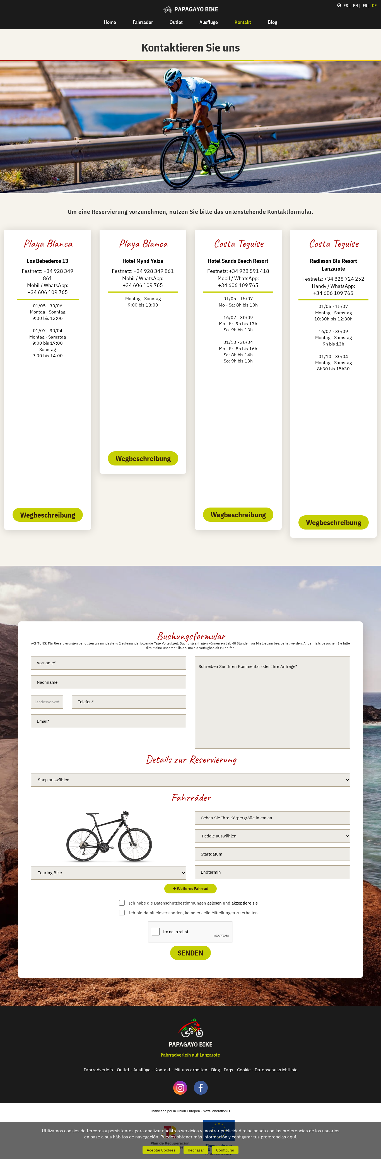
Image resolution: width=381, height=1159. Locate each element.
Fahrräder (143, 22)
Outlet (176, 22)
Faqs (228, 1069)
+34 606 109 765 (48, 292)
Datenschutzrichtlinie (276, 1069)
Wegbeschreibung (47, 515)
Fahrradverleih (98, 1069)
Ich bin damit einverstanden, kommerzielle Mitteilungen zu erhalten (193, 912)
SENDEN (190, 952)
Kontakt (243, 22)
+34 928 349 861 (154, 271)
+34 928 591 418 (249, 271)
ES (346, 5)
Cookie (244, 1069)
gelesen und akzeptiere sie (232, 903)
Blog (272, 22)
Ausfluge (208, 22)
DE (374, 5)
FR (365, 5)
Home (110, 22)
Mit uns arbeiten (190, 1069)
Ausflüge (142, 1069)
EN (355, 5)
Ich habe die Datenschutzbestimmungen (193, 903)
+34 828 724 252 (344, 279)
